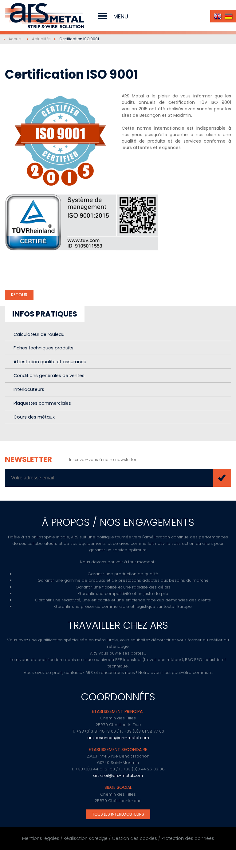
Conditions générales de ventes (49, 375)
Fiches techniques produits (43, 348)
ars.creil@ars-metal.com (118, 775)
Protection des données (187, 838)
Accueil (15, 38)
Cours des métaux (34, 417)
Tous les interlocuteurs (118, 814)
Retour (19, 295)
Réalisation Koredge (86, 838)
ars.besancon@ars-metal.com (118, 738)
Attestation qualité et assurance (50, 362)
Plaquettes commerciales (42, 403)
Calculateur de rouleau (39, 334)
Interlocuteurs (29, 389)
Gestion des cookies (134, 838)
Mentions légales (40, 838)
